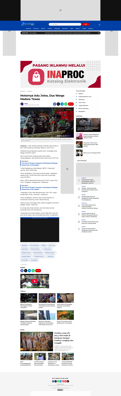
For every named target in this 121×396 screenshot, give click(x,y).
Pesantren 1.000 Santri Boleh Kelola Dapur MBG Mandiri (90, 144)
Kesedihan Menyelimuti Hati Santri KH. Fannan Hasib (90, 222)
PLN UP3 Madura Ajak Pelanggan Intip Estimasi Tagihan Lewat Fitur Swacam (39, 365)
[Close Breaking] (99, 33)
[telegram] (62, 104)
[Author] (22, 104)
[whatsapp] (65, 104)
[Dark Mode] (100, 25)
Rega (26, 103)
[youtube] (65, 381)
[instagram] (63, 381)
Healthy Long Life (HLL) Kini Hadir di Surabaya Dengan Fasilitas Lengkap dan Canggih (63, 338)
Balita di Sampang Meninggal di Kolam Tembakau (26, 306)
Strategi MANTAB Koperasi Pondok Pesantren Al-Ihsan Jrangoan (67, 364)
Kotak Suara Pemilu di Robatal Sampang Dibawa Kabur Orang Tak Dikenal (89, 215)
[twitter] (58, 104)
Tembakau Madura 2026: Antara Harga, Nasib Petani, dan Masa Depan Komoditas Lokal (56, 33)
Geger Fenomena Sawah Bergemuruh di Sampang (64, 322)
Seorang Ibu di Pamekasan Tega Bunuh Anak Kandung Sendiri (47, 306)
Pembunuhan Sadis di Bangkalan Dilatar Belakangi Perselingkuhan (90, 198)
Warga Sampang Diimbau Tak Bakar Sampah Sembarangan (28, 323)
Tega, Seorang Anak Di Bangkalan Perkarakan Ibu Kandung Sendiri (90, 230)
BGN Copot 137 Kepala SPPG (92, 153)
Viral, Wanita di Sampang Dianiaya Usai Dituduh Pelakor (64, 306)
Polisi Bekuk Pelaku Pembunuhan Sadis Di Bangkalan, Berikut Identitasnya (88, 181)
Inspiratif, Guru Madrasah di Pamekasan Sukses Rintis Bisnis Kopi (54, 364)
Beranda (22, 91)
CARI (85, 24)
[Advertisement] (60, 47)
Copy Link (71, 103)
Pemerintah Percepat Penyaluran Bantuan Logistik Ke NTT (87, 129)
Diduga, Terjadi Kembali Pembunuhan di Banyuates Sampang (90, 189)
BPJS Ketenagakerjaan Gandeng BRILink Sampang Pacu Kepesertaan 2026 (26, 365)
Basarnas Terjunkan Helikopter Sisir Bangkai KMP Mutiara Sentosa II (46, 323)
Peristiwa (29, 91)
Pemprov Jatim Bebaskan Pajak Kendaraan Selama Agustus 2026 (91, 136)
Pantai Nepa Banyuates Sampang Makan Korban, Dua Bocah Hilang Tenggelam (89, 206)
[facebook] (54, 104)
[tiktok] (68, 381)
